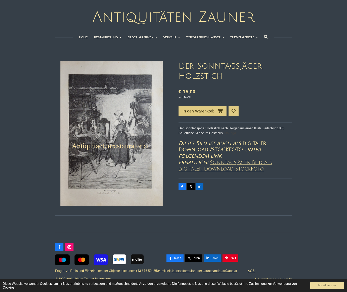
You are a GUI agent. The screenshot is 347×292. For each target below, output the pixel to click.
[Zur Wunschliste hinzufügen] (234, 111)
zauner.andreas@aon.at (220, 271)
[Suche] (266, 37)
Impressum (103, 279)
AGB (251, 271)
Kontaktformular (183, 271)
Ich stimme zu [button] (327, 285)
